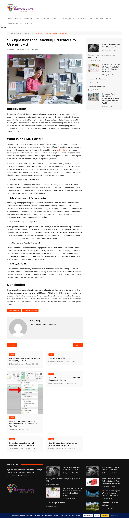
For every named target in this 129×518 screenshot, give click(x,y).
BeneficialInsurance (17, 364)
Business (18, 18)
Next (76, 345)
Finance (54, 18)
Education (45, 18)
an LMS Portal (14, 310)
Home (10, 18)
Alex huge (12, 49)
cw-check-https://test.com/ (60, 358)
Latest (36, 49)
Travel (37, 18)
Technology (28, 18)
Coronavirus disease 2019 (97, 86)
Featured (99, 18)
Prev (13, 345)
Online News (81, 18)
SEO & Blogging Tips (67, 18)
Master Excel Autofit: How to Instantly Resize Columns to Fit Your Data (23, 423)
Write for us (28, 23)
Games (91, 18)
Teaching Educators (30, 310)
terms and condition (15, 23)
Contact (108, 18)
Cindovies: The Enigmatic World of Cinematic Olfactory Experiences (111, 493)
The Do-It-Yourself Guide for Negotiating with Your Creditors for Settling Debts (111, 481)
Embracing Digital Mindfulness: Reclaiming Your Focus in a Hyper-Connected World (110, 98)
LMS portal (60, 150)
